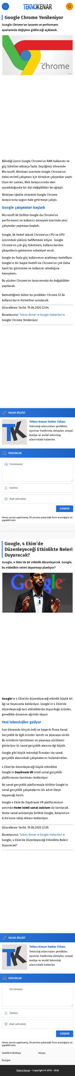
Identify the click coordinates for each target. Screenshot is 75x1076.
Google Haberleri (51, 315)
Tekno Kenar (28, 315)
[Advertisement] (37, 117)
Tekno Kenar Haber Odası (47, 422)
